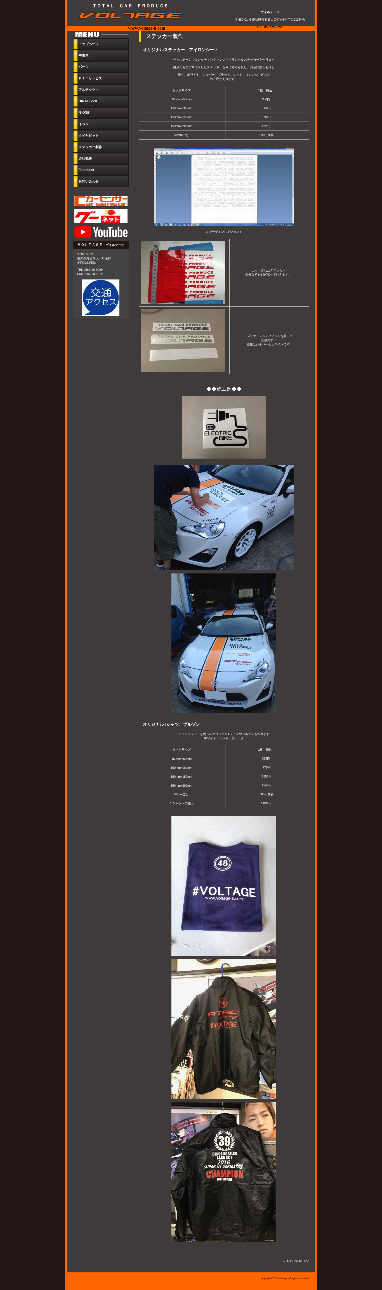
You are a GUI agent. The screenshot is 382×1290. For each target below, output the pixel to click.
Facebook (86, 170)
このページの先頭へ (294, 1262)
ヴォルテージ (133, 15)
